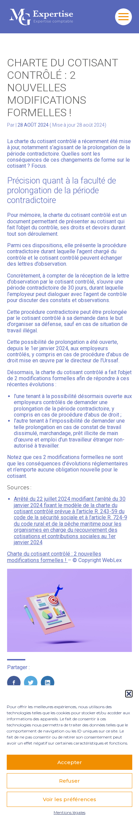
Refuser (69, 781)
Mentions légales (69, 812)
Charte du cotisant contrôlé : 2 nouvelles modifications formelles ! (54, 557)
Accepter (69, 762)
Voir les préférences (69, 799)
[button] (129, 693)
